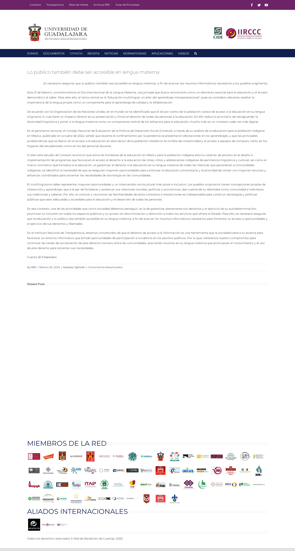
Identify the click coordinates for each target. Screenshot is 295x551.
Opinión (79, 267)
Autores (68, 267)
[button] (195, 53)
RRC (34, 267)
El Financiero (47, 257)
